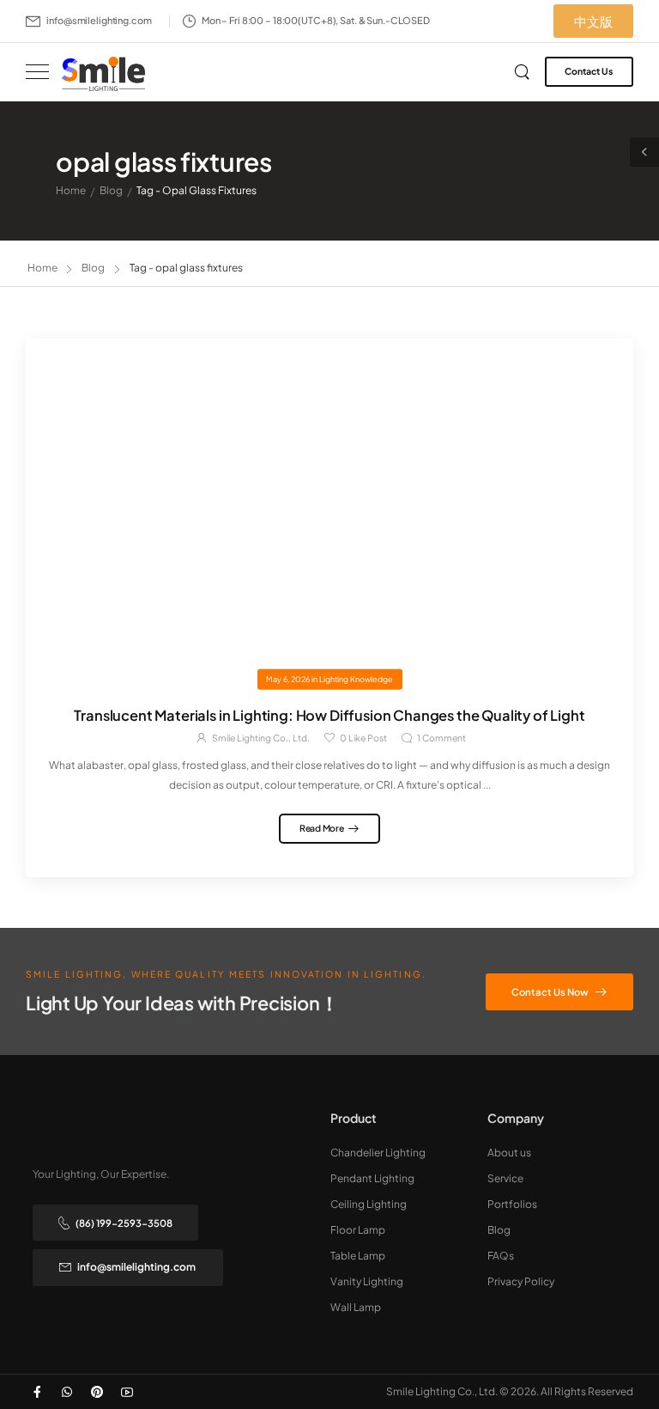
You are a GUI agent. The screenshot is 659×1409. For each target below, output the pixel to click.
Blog (111, 190)
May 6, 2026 (288, 679)
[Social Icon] (37, 1392)
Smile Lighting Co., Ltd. (261, 737)
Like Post (363, 737)
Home (71, 190)
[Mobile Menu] (37, 71)
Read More (322, 827)
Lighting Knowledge (356, 679)
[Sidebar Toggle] (644, 152)
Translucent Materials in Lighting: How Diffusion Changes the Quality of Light (329, 715)
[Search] (523, 71)
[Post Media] (329, 509)
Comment (441, 737)
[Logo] (103, 73)
